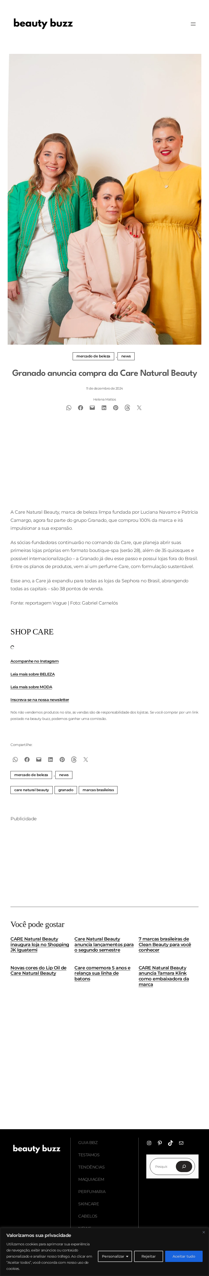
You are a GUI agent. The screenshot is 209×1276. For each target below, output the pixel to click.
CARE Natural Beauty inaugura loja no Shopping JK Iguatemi (39, 944)
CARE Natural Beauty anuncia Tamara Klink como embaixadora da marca (164, 976)
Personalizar (113, 1256)
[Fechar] (204, 1232)
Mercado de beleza (93, 356)
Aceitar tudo (184, 1256)
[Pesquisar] (184, 1166)
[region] (104, 1252)
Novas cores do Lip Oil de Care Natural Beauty (38, 970)
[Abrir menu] (193, 24)
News (126, 356)
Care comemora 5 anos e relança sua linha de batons (102, 973)
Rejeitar (148, 1256)
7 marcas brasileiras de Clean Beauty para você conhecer (165, 944)
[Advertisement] (104, 466)
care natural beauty (31, 790)
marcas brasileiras (98, 790)
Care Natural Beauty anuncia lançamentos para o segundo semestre (104, 944)
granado (65, 790)
